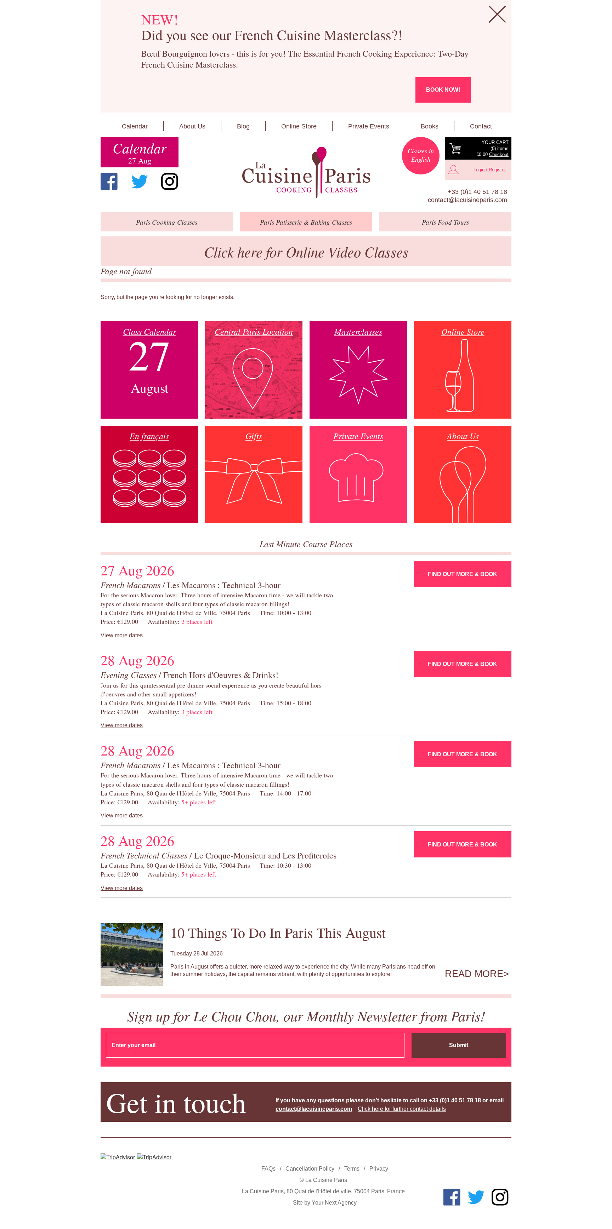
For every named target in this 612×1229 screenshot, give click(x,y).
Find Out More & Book (462, 574)
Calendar (135, 126)
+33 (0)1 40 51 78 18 (477, 191)
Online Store (299, 126)
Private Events (368, 126)
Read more (474, 974)
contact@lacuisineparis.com (467, 199)
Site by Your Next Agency (325, 1203)
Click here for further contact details (402, 1109)
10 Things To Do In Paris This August (278, 932)
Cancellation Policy (309, 1169)
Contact (481, 126)
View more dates (122, 635)
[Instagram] (169, 181)
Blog (243, 126)
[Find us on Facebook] (109, 181)
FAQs (268, 1169)
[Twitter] (139, 181)
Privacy (378, 1169)
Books (429, 126)
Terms (351, 1169)
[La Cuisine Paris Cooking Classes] (306, 173)
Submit (458, 1045)
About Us (192, 126)
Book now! (443, 90)
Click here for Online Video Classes (306, 251)
